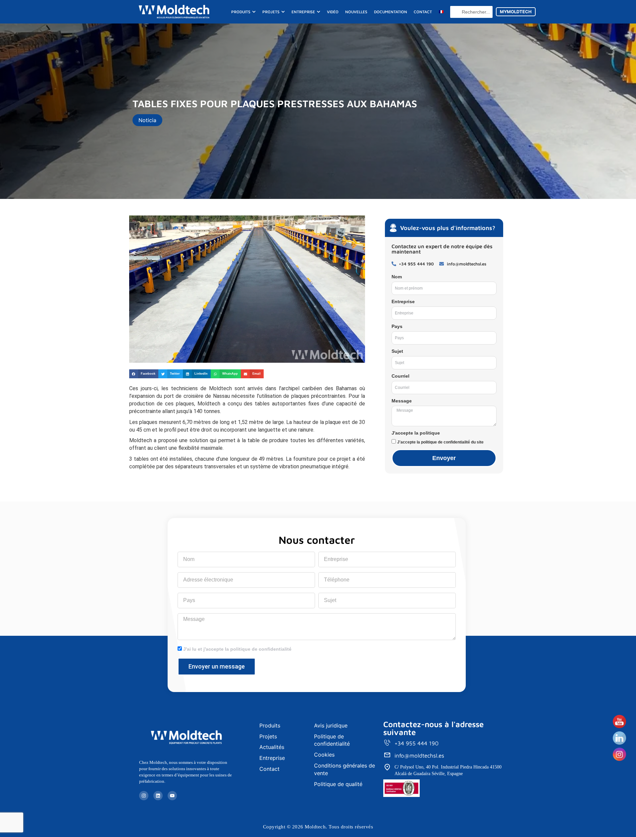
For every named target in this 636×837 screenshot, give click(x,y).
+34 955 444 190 (417, 743)
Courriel (400, 376)
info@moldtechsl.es (419, 755)
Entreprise (403, 301)
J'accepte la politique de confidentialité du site (440, 442)
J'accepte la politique (416, 433)
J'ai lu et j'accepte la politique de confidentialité (237, 649)
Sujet (397, 351)
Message (402, 400)
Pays (397, 326)
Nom (397, 276)
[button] (143, 373)
